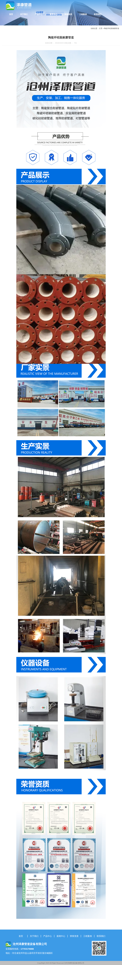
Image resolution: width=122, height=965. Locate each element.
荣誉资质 (68, 14)
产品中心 (39, 14)
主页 (100, 28)
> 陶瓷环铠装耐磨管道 (111, 28)
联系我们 (98, 14)
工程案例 (83, 14)
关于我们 (24, 14)
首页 (11, 14)
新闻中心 (53, 14)
